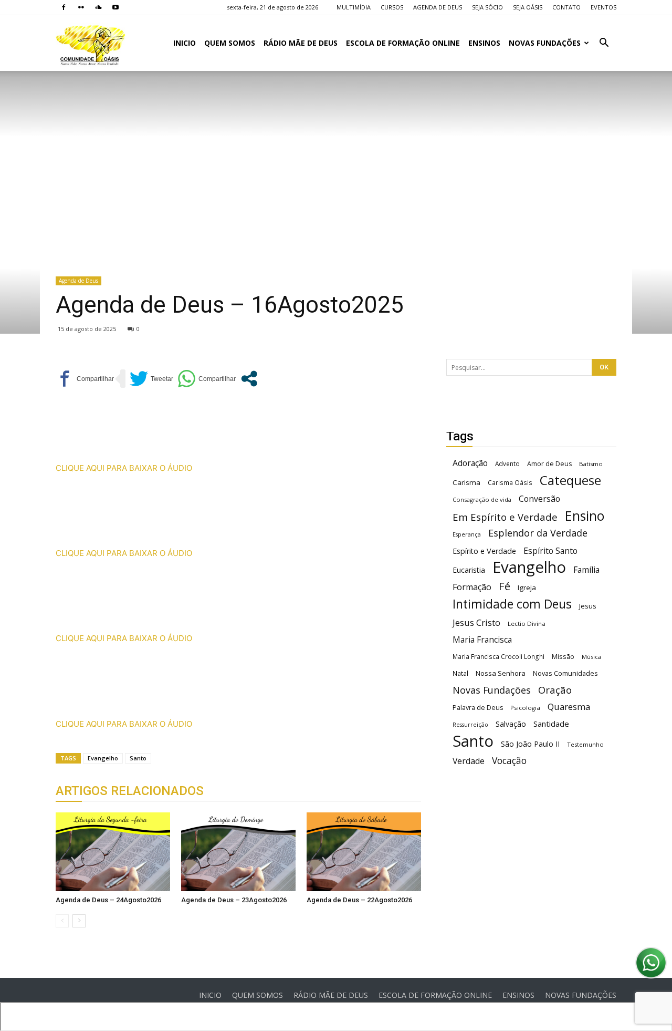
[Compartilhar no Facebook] (85, 378)
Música (591, 657)
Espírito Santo (550, 550)
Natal (460, 673)
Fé (504, 586)
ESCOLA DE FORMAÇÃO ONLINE (403, 43)
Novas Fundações (492, 690)
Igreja (527, 587)
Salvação (511, 724)
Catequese (570, 480)
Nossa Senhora (501, 673)
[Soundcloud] (98, 7)
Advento (507, 463)
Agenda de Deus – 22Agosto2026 (359, 900)
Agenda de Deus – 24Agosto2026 (108, 900)
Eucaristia (469, 570)
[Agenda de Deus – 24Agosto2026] (113, 851)
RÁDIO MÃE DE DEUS (301, 43)
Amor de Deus (549, 463)
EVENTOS (603, 7)
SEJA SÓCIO (487, 7)
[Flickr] (81, 7)
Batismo (591, 464)
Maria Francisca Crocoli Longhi (498, 656)
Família (586, 569)
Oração (555, 689)
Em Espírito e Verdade (505, 516)
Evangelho (103, 758)
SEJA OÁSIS (527, 7)
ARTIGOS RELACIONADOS (130, 790)
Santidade (551, 723)
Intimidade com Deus (512, 604)
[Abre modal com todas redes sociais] (249, 378)
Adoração (470, 463)
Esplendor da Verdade (537, 533)
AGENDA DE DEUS (437, 7)
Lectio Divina (526, 623)
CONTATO (566, 7)
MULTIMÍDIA (354, 7)
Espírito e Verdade (484, 551)
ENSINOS (484, 43)
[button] (603, 44)
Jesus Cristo (476, 622)
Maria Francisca (482, 639)
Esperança (467, 534)
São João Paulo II (530, 744)
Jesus (587, 606)
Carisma (466, 482)
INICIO (184, 43)
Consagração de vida (482, 499)
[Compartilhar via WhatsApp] (206, 378)
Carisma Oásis (510, 482)
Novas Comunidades (565, 673)
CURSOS (392, 7)
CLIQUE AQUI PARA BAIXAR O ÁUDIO (124, 468)
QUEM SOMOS (229, 43)
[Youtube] (115, 7)
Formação (472, 587)
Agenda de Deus (78, 280)
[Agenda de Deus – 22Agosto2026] (364, 851)
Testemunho (585, 744)
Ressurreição (470, 724)
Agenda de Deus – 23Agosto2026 (234, 900)
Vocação (509, 760)
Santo (138, 758)
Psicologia (525, 708)
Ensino (584, 515)
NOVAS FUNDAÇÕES (545, 43)
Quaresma (569, 706)
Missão (563, 656)
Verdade (469, 761)
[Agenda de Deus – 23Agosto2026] (238, 851)
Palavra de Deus (478, 707)
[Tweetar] (151, 378)
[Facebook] (63, 7)
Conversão (539, 498)
